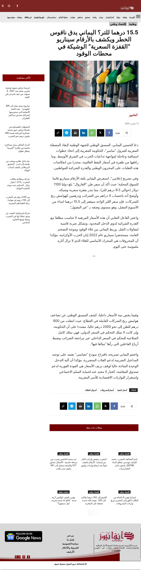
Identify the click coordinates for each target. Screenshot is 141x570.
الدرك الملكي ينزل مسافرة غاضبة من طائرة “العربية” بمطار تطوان (17, 148)
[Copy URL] (58, 133)
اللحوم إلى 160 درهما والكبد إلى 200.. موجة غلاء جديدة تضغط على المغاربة (94, 500)
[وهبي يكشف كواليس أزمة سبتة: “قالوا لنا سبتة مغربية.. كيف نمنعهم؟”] (63, 484)
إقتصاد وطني (118, 24)
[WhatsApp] (92, 133)
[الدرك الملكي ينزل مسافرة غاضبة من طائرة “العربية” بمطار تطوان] (38, 149)
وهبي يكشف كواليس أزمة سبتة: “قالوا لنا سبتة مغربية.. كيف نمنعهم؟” (63, 500)
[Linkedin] (83, 133)
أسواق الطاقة (91, 390)
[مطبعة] (75, 133)
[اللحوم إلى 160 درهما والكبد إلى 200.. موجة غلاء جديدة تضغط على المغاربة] (94, 484)
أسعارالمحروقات (107, 390)
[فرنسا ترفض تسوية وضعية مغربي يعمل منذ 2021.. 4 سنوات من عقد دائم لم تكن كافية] (38, 92)
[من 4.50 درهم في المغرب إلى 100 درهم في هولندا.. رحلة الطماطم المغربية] (38, 201)
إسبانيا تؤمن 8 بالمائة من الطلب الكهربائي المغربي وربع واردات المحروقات (124, 500)
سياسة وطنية (63, 492)
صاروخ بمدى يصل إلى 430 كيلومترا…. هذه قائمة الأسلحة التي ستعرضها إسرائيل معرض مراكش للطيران (18, 112)
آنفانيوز (133, 115)
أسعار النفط (122, 390)
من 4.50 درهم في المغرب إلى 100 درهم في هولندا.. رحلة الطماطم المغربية (18, 200)
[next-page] (90, 512)
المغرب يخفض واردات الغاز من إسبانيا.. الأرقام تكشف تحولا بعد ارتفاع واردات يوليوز (94, 462)
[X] (100, 133)
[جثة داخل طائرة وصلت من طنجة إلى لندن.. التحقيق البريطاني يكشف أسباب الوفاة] (38, 165)
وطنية (132, 24)
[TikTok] (19, 556)
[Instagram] (9, 6)
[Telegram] (66, 133)
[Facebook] (17, 6)
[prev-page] (96, 512)
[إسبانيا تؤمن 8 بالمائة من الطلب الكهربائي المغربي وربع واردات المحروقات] (124, 484)
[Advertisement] (23, 47)
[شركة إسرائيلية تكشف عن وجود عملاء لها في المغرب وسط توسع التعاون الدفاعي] (38, 217)
